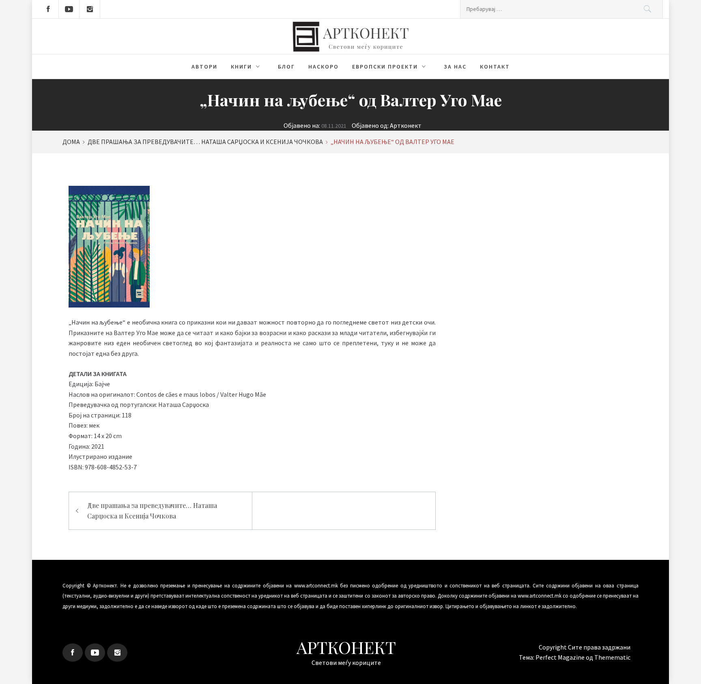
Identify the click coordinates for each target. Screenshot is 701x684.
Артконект (405, 125)
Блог (286, 66)
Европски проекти (385, 66)
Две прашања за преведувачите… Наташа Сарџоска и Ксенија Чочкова (152, 510)
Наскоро (323, 66)
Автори (204, 66)
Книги (241, 66)
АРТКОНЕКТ (346, 647)
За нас (455, 66)
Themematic (612, 657)
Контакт (495, 66)
